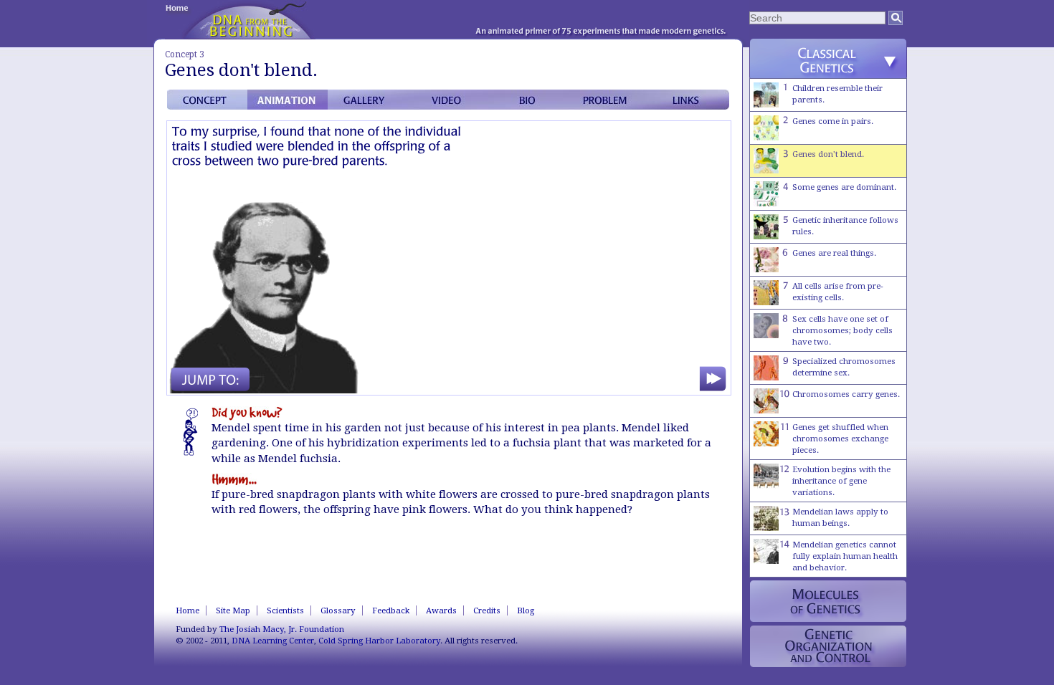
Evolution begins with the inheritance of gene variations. (841, 480)
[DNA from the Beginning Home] (249, 19)
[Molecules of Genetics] (828, 601)
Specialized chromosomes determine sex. (844, 367)
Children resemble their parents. (837, 94)
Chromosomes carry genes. (846, 394)
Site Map (233, 610)
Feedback (390, 610)
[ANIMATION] (287, 100)
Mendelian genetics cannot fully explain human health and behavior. (845, 556)
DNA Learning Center (273, 641)
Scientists (285, 610)
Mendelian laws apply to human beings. (840, 517)
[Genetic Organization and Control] (828, 646)
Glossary (338, 610)
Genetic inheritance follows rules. (845, 225)
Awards (441, 610)
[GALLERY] (368, 100)
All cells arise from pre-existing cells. (837, 291)
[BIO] (528, 100)
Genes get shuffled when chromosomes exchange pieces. (840, 438)
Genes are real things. (834, 253)
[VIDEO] (448, 100)
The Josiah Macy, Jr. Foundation (281, 629)
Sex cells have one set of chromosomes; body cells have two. (842, 330)
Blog (525, 610)
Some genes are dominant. (844, 187)
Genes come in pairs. (832, 121)
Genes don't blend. (828, 154)
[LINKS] (689, 100)
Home (187, 610)
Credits (486, 610)
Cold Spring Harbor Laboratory (379, 641)
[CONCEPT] (207, 100)
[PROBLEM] (609, 100)
